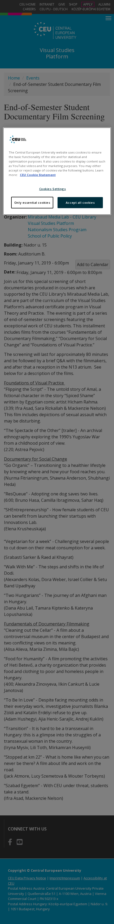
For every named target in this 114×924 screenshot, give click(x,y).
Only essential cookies (32, 203)
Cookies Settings (52, 189)
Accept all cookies (80, 203)
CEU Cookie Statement (38, 175)
